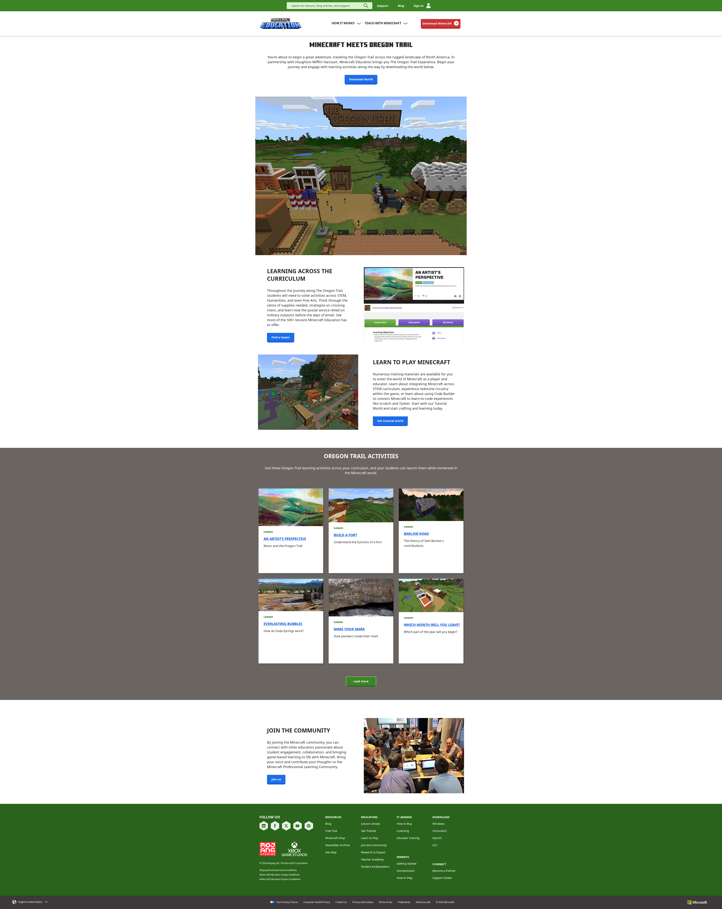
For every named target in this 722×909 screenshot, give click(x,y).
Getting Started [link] (406, 863)
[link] (440, 23)
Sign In (419, 6)
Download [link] (441, 817)
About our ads (423, 902)
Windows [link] (438, 823)
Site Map (331, 852)
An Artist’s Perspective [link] (285, 538)
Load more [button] (361, 681)
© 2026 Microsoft (445, 902)
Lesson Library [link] (370, 823)
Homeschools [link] (405, 870)
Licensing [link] (403, 831)
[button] (66, 902)
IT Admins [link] (404, 817)
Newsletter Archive (337, 845)
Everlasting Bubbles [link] (283, 623)
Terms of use (385, 902)
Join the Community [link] (374, 845)
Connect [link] (439, 864)
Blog (401, 6)
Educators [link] (369, 817)
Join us (276, 779)
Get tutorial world (390, 421)
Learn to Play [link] (369, 838)
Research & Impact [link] (373, 852)
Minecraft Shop (335, 838)
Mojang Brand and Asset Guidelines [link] (278, 870)
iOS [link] (434, 845)
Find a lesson (281, 337)
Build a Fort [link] (345, 535)
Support (382, 6)
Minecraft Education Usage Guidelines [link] (279, 874)
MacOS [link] (437, 838)
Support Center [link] (442, 878)
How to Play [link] (404, 878)
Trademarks (404, 902)
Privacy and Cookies (362, 902)
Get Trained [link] (368, 831)
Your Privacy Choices (287, 902)
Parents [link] (403, 857)
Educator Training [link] (408, 838)
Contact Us (341, 902)
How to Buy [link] (404, 823)
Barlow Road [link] (416, 533)
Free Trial (331, 831)
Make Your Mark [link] (349, 629)
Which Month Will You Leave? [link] (432, 624)
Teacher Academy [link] (372, 859)
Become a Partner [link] (444, 870)
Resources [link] (333, 817)
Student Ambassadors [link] (375, 866)
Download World (361, 79)
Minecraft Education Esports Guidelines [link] (280, 879)
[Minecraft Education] (281, 23)
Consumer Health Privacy (316, 902)
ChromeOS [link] (439, 831)
